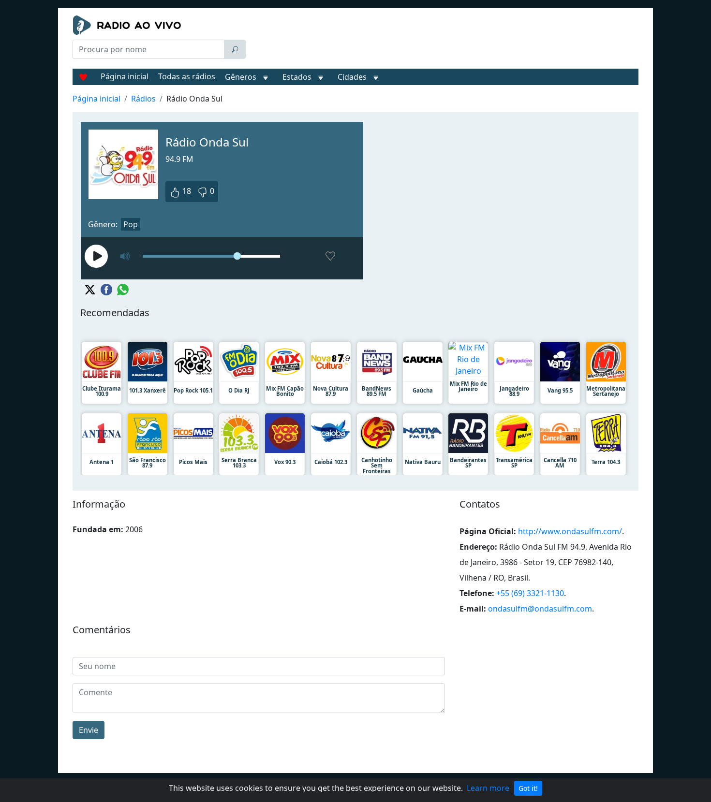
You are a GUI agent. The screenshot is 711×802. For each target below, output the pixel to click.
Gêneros (240, 77)
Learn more (488, 788)
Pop (130, 224)
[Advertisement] (444, 39)
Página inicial (124, 76)
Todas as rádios (186, 76)
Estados (296, 77)
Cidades (352, 77)
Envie (88, 730)
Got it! (528, 788)
